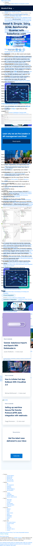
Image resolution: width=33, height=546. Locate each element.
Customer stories (10, 523)
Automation (9, 487)
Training (8, 492)
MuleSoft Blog (6, 8)
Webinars (9, 508)
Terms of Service (5, 532)
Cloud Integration (8, 295)
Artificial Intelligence (11, 488)
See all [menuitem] (6, 13)
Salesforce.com (21, 86)
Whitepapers (9, 515)
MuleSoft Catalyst (10, 495)
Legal (1, 532)
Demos (8, 510)
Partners (8, 526)
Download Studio (10, 480)
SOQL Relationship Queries (9, 103)
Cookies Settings (4, 534)
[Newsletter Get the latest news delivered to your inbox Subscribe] (16, 460)
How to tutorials (16, 19)
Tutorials (8, 502)
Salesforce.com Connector (15, 157)
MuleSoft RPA (9, 477)
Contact (17, 532)
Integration (9, 486)
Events (8, 524)
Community (9, 500)
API (15, 71)
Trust (14, 532)
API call (28, 106)
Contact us (9, 506)
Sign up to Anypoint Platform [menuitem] (16, 14)
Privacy (11, 532)
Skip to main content (6, 0)
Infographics (9, 516)
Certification (9, 494)
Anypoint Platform (10, 475)
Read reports (16, 141)
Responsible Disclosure (24, 532)
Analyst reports (10, 512)
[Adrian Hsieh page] (11, 43)
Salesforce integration (9, 299)
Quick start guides (10, 504)
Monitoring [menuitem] (7, 11)
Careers (8, 530)
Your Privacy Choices (4, 536)
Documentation (10, 503)
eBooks (8, 514)
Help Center (9, 499)
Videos (8, 511)
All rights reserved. (18, 537)
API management (10, 484)
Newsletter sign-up (10, 528)
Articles (8, 518)
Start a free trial (10, 479)
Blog (8, 519)
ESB (29, 88)
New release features (11, 522)
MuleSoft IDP (9, 478)
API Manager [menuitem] (13, 11)
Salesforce (25, 93)
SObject (13, 108)
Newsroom (9, 527)
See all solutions (10, 490)
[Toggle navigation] (13, 8)
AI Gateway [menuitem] (18, 11)
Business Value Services (12, 496)
